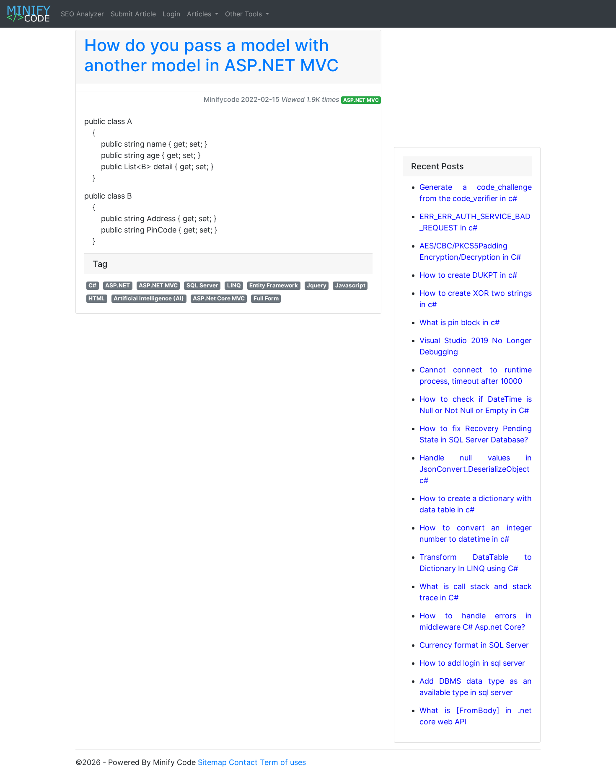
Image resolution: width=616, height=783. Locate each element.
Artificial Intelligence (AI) (149, 298)
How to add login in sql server (472, 663)
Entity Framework (273, 285)
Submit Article (133, 14)
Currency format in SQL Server (474, 645)
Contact (243, 762)
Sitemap (212, 762)
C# (92, 285)
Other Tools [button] (244, 14)
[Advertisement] (467, 88)
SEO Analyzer (82, 14)
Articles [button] (200, 14)
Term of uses (283, 762)
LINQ (234, 285)
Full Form (266, 298)
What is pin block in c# (459, 322)
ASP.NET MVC (361, 100)
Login (171, 14)
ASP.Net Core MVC (219, 298)
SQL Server (202, 285)
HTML (96, 298)
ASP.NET (117, 285)
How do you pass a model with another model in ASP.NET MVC (211, 55)
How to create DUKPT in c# (468, 275)
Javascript (350, 285)
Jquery (316, 285)
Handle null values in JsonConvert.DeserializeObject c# (475, 469)
